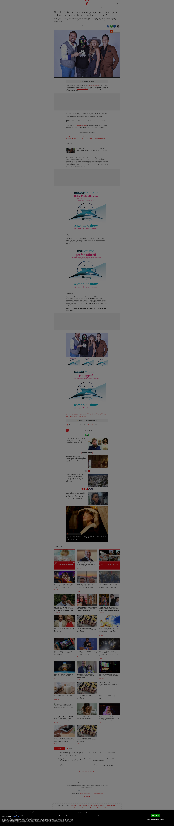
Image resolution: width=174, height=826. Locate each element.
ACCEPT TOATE (155, 815)
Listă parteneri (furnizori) (79, 818)
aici (68, 820)
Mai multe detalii (16, 816)
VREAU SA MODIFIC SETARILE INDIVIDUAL (155, 819)
